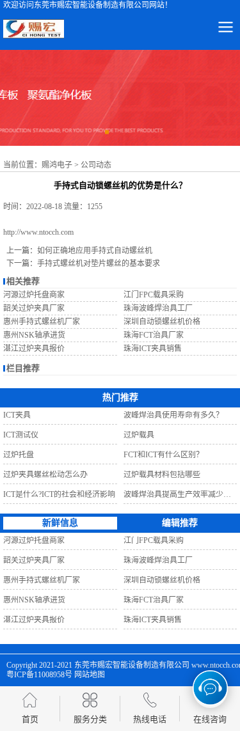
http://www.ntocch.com (38, 232)
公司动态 (96, 165)
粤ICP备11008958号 (39, 674)
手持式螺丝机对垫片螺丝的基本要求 (98, 263)
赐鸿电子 (57, 165)
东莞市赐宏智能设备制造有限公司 (131, 665)
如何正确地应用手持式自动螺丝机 (94, 250)
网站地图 (89, 674)
